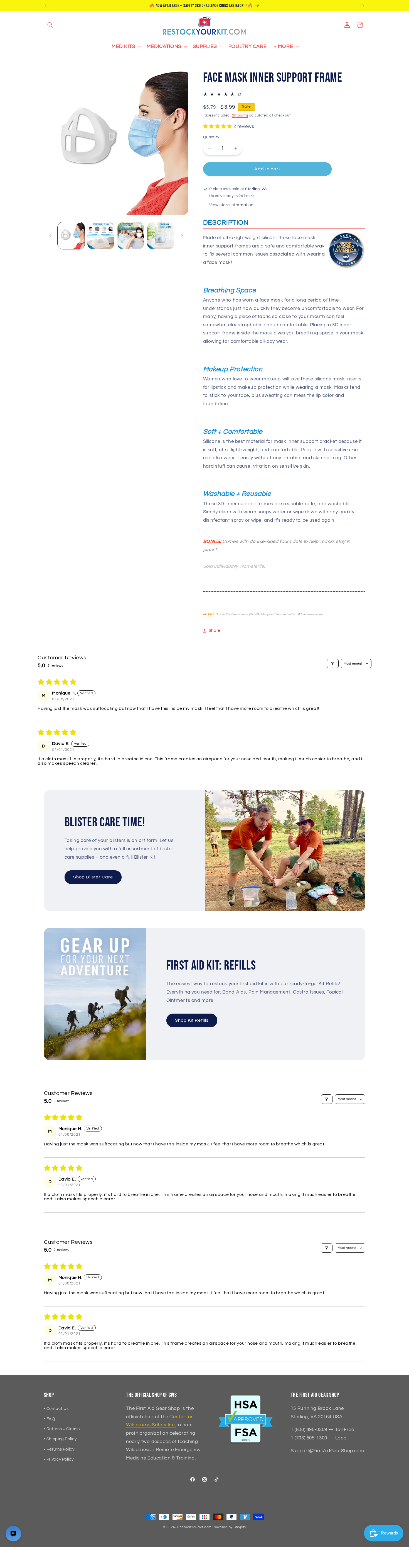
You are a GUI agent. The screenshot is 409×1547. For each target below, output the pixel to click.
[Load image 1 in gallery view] (71, 235)
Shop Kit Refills (192, 1020)
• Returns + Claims (62, 1429)
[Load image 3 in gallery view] (130, 235)
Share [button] (214, 631)
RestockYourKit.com (194, 1527)
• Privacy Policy (59, 1459)
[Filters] (333, 663)
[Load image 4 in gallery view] (160, 235)
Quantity (211, 137)
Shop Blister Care (93, 877)
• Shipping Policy (60, 1439)
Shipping (240, 115)
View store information (231, 205)
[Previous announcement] (46, 5)
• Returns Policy (59, 1449)
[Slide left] (50, 236)
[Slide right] (182, 236)
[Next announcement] (363, 5)
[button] (50, 25)
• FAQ (49, 1419)
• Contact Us (56, 1409)
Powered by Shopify (229, 1527)
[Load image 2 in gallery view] (100, 235)
